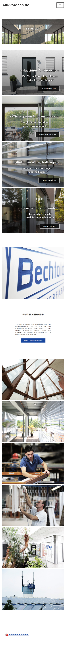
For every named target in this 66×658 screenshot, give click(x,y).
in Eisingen (57, 618)
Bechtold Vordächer (11, 618)
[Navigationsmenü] (60, 5)
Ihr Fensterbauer (36, 618)
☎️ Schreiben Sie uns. (17, 634)
